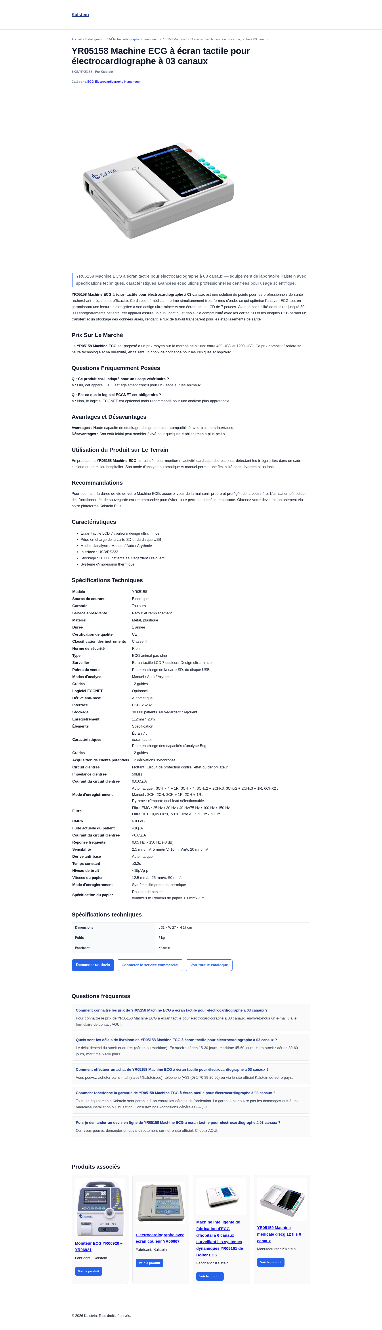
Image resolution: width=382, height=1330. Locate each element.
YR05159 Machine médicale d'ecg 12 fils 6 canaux (279, 1234)
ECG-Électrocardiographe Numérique (113, 81)
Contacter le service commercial (150, 965)
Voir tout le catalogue (209, 965)
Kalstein (80, 14)
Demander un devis (93, 965)
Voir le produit (88, 1271)
